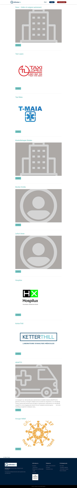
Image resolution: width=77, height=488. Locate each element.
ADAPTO (18, 362)
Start (45, 2)
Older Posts (6, 457)
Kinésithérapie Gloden (23, 140)
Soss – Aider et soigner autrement (28, 7)
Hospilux (18, 280)
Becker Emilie (20, 187)
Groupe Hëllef (20, 419)
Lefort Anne (19, 234)
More (18, 45)
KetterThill (19, 323)
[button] (52, 2)
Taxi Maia (18, 97)
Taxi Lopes (19, 54)
